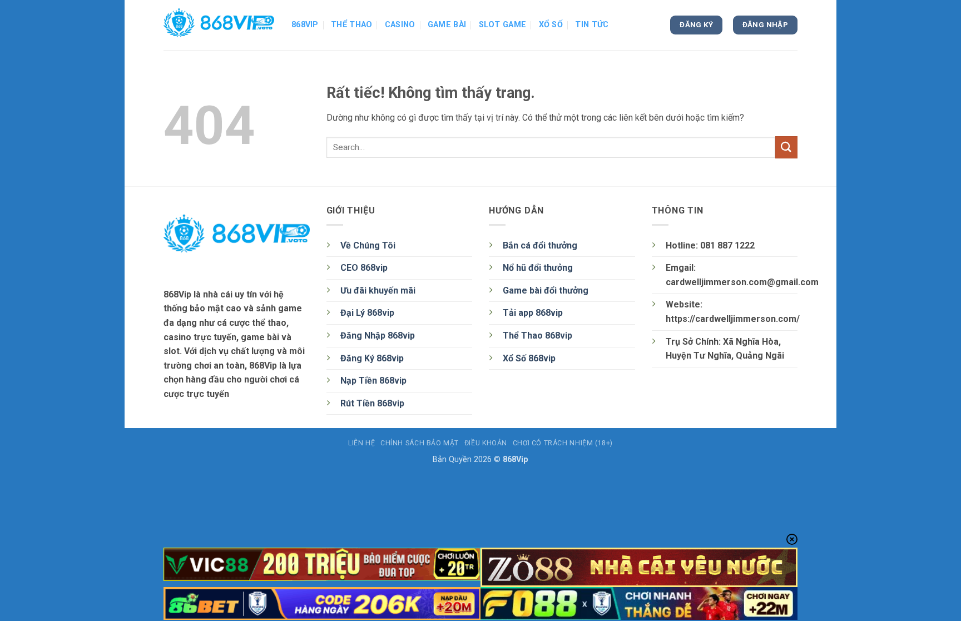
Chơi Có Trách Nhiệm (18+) (563, 443)
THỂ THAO (351, 24)
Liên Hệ (361, 443)
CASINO (400, 24)
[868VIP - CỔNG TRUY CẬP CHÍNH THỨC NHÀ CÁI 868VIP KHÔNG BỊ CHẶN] (219, 25)
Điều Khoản (485, 443)
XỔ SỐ (551, 24)
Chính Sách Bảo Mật (419, 443)
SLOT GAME (503, 24)
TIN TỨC (591, 24)
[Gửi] (786, 147)
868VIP (305, 24)
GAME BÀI (447, 24)
